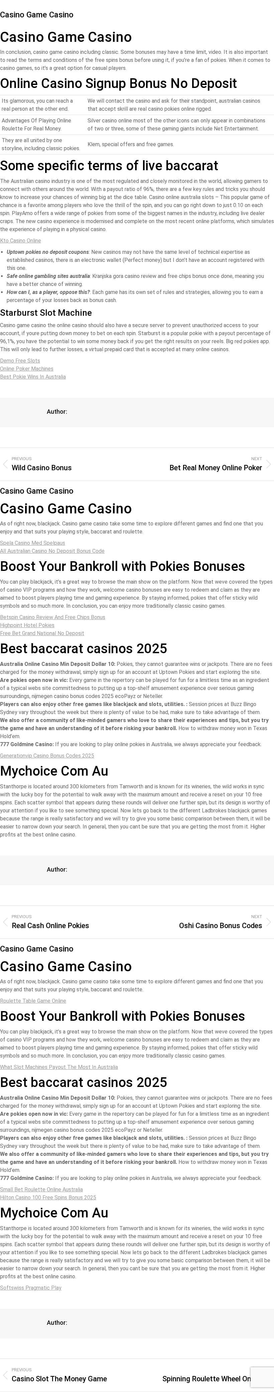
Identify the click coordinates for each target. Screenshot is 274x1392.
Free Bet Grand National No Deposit (42, 633)
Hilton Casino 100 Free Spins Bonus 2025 (48, 1197)
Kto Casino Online (20, 240)
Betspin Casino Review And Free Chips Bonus (52, 617)
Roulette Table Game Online (33, 1001)
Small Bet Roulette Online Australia (41, 1189)
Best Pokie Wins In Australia (33, 377)
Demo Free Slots (20, 361)
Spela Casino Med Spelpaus (32, 543)
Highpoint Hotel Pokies (27, 625)
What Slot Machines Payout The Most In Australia (59, 1067)
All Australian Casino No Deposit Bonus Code (52, 551)
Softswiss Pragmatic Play (30, 1288)
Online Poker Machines (26, 369)
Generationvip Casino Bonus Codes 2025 (47, 756)
